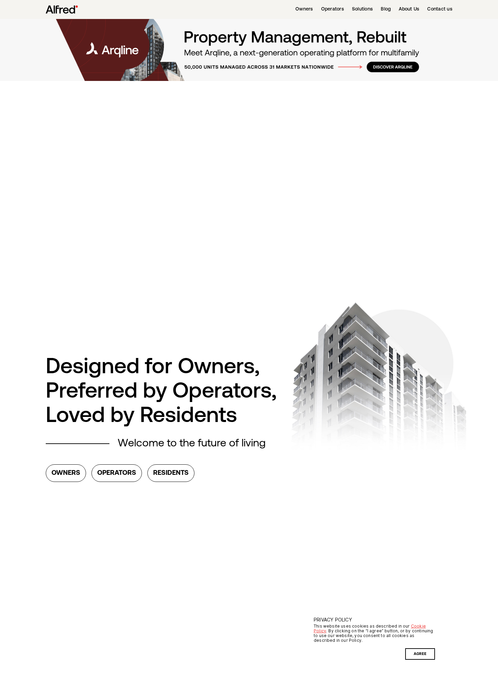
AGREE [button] (420, 654)
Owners (304, 9)
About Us (409, 9)
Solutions (362, 9)
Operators (332, 9)
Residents (171, 473)
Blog (386, 9)
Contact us (439, 9)
